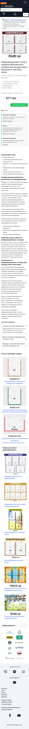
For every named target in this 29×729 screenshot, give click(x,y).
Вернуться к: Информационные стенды (14, 442)
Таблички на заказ (6, 702)
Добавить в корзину (19, 105)
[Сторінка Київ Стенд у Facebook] (10, 715)
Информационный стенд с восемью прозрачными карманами (15, 505)
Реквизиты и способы (8, 133)
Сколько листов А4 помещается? (13, 326)
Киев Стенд (4, 77)
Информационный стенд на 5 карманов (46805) (13, 477)
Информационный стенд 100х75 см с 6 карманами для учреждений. (15, 589)
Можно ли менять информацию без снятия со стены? (14, 338)
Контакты (4, 688)
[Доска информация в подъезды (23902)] (15, 548)
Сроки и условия (7, 121)
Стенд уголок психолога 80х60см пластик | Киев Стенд (14, 617)
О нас (3, 690)
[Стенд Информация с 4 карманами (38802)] (15, 520)
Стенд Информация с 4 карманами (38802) (14, 533)
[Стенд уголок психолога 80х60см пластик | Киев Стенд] (15, 604)
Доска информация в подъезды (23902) (13, 561)
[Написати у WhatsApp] (23, 671)
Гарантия (4, 696)
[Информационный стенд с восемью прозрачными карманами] (15, 492)
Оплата (3, 692)
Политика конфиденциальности (11, 707)
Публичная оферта (6, 709)
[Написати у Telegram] (14, 671)
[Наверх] (26, 726)
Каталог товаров (6, 700)
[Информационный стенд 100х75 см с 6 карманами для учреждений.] (15, 576)
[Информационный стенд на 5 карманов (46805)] (15, 464)
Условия (5, 144)
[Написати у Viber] (5, 671)
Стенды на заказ (6, 704)
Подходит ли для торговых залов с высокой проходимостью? (14, 345)
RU (25, 14)
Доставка (4, 694)
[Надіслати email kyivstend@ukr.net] (14, 682)
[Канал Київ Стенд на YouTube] (19, 715)
